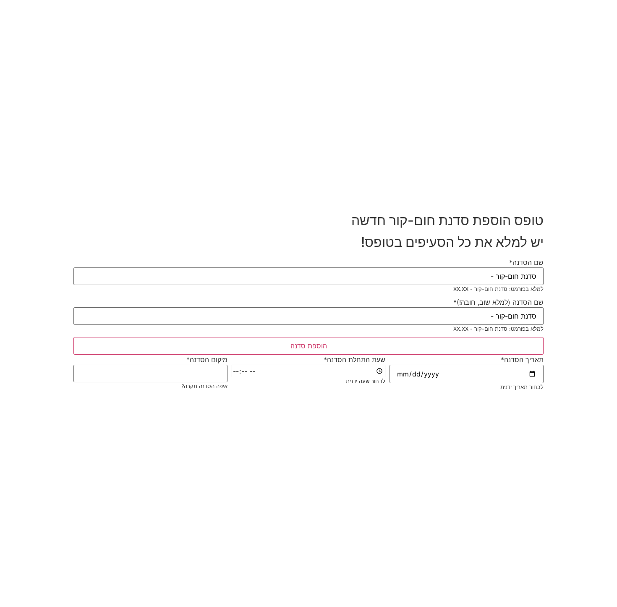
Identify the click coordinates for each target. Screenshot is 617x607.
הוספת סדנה (308, 346)
